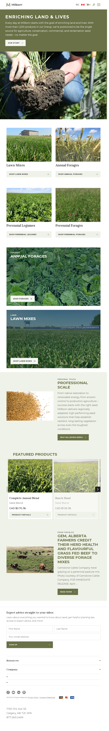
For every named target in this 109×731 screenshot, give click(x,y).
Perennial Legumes (21, 225)
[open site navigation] (98, 5)
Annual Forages (67, 165)
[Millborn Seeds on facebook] (8, 692)
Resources (13, 660)
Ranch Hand (63, 498)
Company (12, 669)
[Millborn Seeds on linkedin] (18, 692)
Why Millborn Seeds (71, 437)
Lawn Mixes (16, 165)
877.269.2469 (15, 717)
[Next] (97, 489)
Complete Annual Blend (24, 498)
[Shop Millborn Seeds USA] (77, 5)
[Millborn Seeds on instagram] (24, 692)
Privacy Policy (33, 697)
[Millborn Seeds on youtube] (13, 692)
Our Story (14, 43)
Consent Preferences (47, 697)
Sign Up (13, 645)
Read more (66, 592)
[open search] (94, 5)
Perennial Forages (69, 225)
